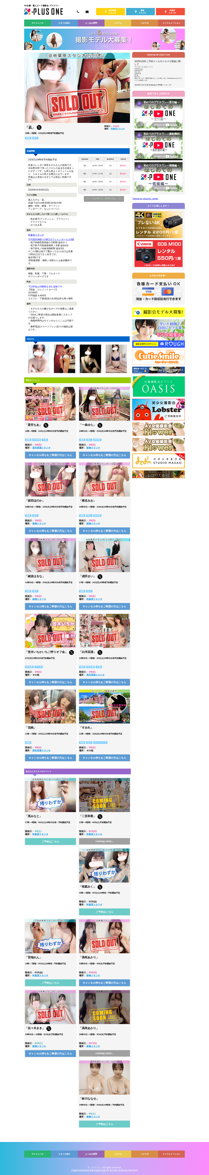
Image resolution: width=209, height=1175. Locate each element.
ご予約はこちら (50, 841)
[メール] (87, 11)
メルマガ (145, 23)
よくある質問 (91, 23)
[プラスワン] (43, 14)
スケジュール (38, 23)
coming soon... (105, 841)
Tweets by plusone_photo (145, 198)
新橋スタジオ (93, 448)
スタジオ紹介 (64, 23)
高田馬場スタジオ (41, 448)
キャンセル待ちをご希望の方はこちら (104, 198)
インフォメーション (171, 23)
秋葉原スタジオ (118, 129)
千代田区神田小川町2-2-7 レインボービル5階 (51, 239)
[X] (39, 129)
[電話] (78, 11)
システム (118, 23)
